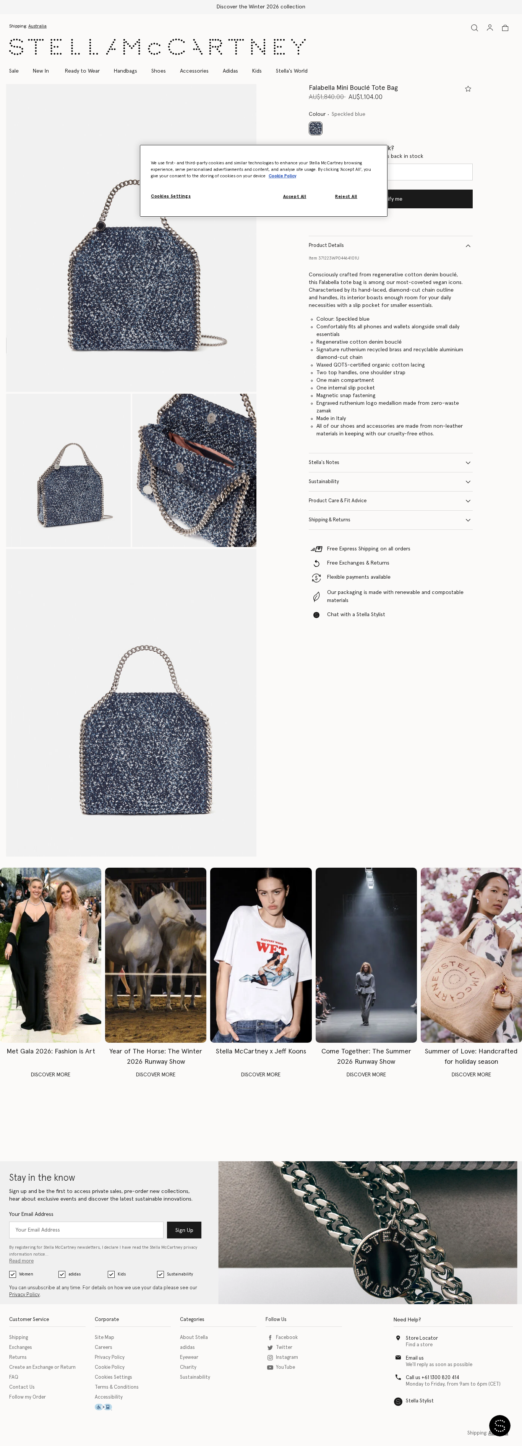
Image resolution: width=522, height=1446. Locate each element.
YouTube (285, 1367)
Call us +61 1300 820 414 (432, 1377)
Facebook (287, 1337)
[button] (131, 238)
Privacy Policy (24, 1294)
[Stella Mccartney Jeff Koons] (260, 955)
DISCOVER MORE (50, 1075)
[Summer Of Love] (471, 955)
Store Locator (422, 1338)
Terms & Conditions (117, 1387)
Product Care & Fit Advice (337, 500)
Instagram (287, 1357)
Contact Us (22, 1387)
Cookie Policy (110, 1367)
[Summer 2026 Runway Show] (366, 955)
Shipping (18, 1337)
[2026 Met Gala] (50, 955)
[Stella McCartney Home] (157, 47)
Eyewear (189, 1357)
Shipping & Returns (329, 520)
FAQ (13, 1377)
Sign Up (184, 1230)
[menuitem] (41, 71)
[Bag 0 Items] (505, 27)
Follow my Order (27, 1397)
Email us (415, 1358)
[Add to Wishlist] (468, 88)
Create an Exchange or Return (42, 1367)
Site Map (104, 1337)
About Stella (194, 1337)
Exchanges (20, 1347)
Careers (103, 1347)
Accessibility (109, 1397)
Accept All (294, 197)
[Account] (490, 27)
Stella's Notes (324, 462)
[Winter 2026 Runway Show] (155, 955)
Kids (122, 1274)
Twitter (284, 1347)
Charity (188, 1367)
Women (26, 1274)
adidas (74, 1274)
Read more (21, 1261)
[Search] (474, 27)
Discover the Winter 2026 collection (261, 7)
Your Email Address (31, 1214)
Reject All (346, 197)
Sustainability (324, 481)
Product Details (326, 245)
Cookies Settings (113, 1377)
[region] (263, 180)
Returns (18, 1357)
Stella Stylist (420, 1401)
